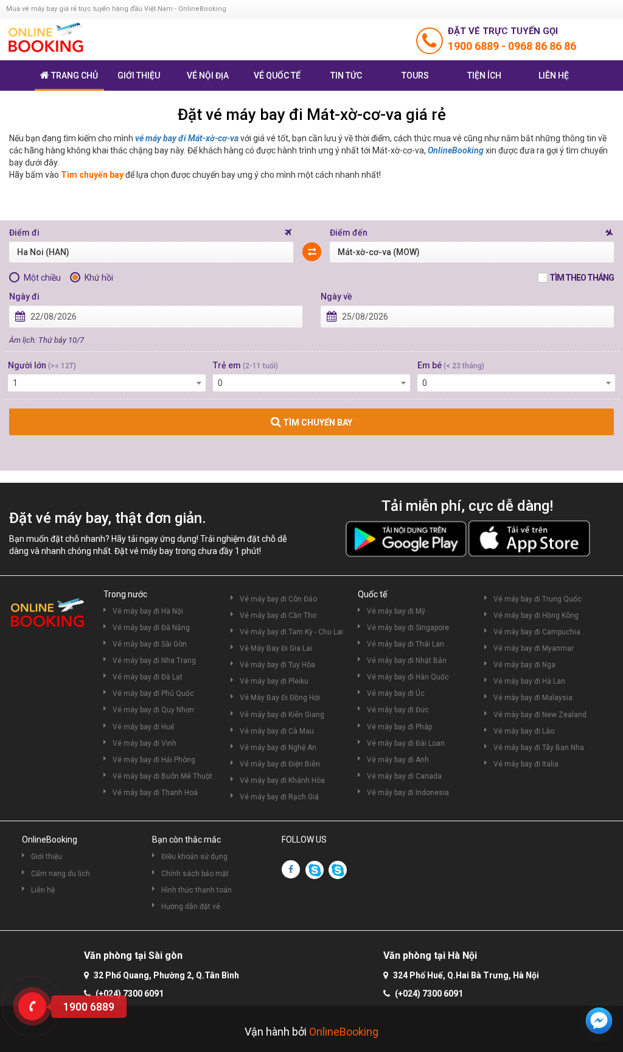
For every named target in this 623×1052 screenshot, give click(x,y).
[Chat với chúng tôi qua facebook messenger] (599, 1021)
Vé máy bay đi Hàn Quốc (408, 677)
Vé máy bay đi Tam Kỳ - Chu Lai (291, 632)
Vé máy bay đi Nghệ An (278, 747)
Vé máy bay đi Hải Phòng (154, 760)
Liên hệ (553, 75)
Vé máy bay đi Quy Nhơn (153, 710)
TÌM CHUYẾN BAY (316, 422)
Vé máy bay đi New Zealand (539, 714)
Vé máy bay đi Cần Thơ (278, 615)
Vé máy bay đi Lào (523, 731)
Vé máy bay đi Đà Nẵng (151, 627)
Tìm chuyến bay (92, 175)
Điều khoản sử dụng (194, 856)
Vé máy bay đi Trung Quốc (537, 599)
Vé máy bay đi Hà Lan (529, 681)
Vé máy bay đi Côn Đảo (278, 599)
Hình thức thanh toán (196, 890)
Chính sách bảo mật (195, 873)
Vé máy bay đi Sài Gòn (150, 644)
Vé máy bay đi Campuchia (536, 632)
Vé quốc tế (277, 75)
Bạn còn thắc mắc (186, 839)
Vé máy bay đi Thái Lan (405, 644)
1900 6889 (474, 46)
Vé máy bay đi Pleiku (274, 681)
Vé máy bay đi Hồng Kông (536, 615)
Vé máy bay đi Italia (526, 764)
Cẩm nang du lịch (60, 873)
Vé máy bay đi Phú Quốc (153, 693)
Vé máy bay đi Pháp (399, 727)
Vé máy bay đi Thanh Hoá (155, 792)
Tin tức (346, 75)
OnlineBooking (456, 150)
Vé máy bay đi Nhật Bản (407, 660)
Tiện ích (484, 75)
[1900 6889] (32, 1006)
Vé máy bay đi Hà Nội (148, 611)
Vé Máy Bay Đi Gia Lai (276, 648)
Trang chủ (74, 75)
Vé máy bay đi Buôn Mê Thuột (162, 776)
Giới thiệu (138, 75)
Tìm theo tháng (581, 277)
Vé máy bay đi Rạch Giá (279, 797)
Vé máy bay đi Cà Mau (277, 731)
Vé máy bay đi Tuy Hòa (277, 665)
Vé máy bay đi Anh (398, 760)
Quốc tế (372, 594)
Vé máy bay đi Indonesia (408, 792)
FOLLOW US (304, 839)
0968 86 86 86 (542, 46)
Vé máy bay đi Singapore (408, 627)
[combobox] (107, 382)
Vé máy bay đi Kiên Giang (282, 714)
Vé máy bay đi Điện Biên (280, 764)
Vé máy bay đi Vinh (144, 743)
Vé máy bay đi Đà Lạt (148, 677)
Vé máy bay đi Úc (396, 693)
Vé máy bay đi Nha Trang (154, 660)
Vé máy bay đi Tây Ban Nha (538, 747)
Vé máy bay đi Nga (524, 665)
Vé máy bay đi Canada (404, 776)
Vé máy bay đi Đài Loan (406, 743)
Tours (415, 75)
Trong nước (125, 594)
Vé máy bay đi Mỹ (396, 611)
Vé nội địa (208, 75)
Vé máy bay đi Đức (398, 710)
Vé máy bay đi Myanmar (533, 648)
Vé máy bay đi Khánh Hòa (282, 780)
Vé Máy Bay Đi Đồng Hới (280, 697)
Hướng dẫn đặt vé (190, 906)
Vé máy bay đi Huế (143, 727)
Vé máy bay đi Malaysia (533, 697)
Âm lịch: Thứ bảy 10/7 (46, 340)
